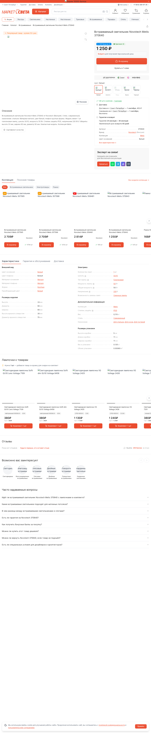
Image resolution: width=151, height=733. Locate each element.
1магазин (118, 101)
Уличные (135, 19)
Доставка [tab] (59, 261)
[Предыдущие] (141, 460)
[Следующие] (146, 460)
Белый (40, 272)
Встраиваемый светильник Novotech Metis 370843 (120, 231)
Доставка (32, 5)
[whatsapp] (112, 164)
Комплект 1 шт (20, 426)
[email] (128, 164)
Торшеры (111, 19)
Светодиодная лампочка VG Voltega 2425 (85, 408)
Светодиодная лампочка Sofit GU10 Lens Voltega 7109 (16, 408)
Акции (9, 19)
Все (4, 187)
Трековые (80, 19)
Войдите (101, 54)
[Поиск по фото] (104, 11)
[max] (123, 164)
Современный (119, 318)
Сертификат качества (15, 130)
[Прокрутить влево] (143, 19)
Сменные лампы (120, 295)
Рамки (55, 187)
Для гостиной (139, 322)
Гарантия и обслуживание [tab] (36, 261)
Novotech (132, 132)
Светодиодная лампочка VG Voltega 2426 (120, 408)
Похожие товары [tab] (26, 180)
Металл (41, 279)
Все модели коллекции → (138, 180)
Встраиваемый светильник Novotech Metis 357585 (15, 231)
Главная (5, 25)
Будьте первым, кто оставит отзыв (34, 448)
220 (114, 291)
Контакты (48, 5)
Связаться (103, 164)
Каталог (13, 25)
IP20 (115, 310)
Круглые (41, 287)
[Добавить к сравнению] (85, 39)
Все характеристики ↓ (107, 143)
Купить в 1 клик (122, 68)
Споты (123, 19)
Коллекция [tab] (7, 180)
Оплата (40, 5)
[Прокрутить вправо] (147, 19)
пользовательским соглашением (21, 728)
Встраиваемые (96, 19)
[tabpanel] (75, 218)
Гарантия (23, 5)
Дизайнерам (58, 5)
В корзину (123, 61)
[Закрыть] (148, 1)
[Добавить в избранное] (85, 33)
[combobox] (81, 11)
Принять (140, 726)
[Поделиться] (147, 26)
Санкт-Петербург (117, 108)
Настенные (50, 19)
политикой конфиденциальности (112, 725)
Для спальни (118, 322)
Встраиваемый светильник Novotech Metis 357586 (50, 231)
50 (114, 284)
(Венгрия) (140, 132)
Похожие (83, 102)
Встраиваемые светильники (21, 187)
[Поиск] (107, 11)
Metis (142, 136)
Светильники (35, 19)
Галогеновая (118, 280)
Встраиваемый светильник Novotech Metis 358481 (85, 231)
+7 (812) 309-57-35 (140, 5)
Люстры (20, 19)
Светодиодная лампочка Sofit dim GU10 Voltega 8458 (53, 408)
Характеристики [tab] (10, 261)
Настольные (65, 19)
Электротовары (43, 187)
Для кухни (129, 322)
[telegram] (118, 164)
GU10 (115, 276)
